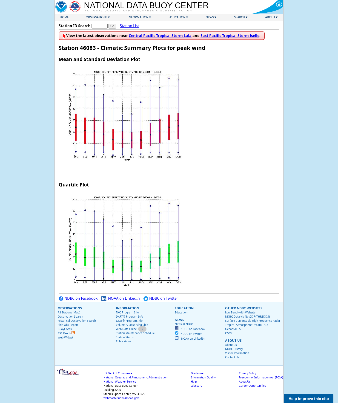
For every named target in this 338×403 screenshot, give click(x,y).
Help (194, 381)
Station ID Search (75, 25)
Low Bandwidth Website (240, 312)
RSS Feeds (65, 333)
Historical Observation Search (77, 321)
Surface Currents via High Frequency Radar (252, 321)
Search (239, 17)
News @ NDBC (184, 324)
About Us (231, 345)
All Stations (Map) (69, 312)
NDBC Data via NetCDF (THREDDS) (247, 316)
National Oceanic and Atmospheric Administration (135, 377)
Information (138, 17)
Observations (96, 17)
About (270, 17)
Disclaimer (198, 373)
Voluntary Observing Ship (132, 325)
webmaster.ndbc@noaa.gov (121, 398)
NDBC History (234, 349)
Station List (129, 25)
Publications (123, 341)
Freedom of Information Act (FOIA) (261, 377)
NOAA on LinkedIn (123, 298)
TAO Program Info (127, 312)
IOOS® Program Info (129, 321)
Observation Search (70, 316)
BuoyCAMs (65, 329)
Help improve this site (309, 398)
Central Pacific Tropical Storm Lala (160, 35)
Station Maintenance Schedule (135, 333)
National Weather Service (119, 381)
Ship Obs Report (68, 325)
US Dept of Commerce (117, 373)
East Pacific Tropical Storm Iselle (230, 35)
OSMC (229, 333)
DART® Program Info (129, 316)
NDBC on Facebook (80, 298)
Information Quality (203, 377)
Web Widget (65, 337)
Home (64, 17)
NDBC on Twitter (163, 298)
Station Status (125, 337)
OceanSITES (233, 329)
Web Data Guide (126, 329)
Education (177, 17)
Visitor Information (237, 353)
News (210, 17)
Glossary (196, 386)
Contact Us (232, 357)
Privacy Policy (247, 373)
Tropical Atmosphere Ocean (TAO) (247, 325)
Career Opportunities (252, 386)
